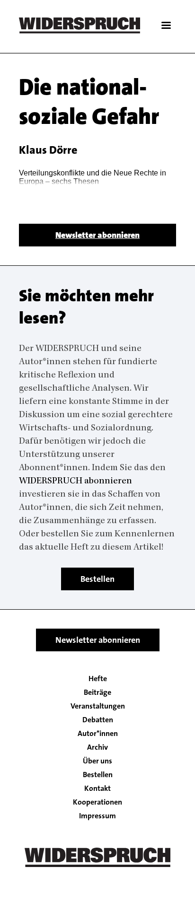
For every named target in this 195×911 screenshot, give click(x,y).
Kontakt (97, 788)
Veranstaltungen (98, 706)
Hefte (98, 678)
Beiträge (97, 692)
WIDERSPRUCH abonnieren (75, 481)
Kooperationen (97, 802)
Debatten (97, 720)
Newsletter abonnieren (97, 235)
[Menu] (165, 26)
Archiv (97, 747)
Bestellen (97, 579)
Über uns (97, 761)
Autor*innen (98, 733)
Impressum (97, 816)
